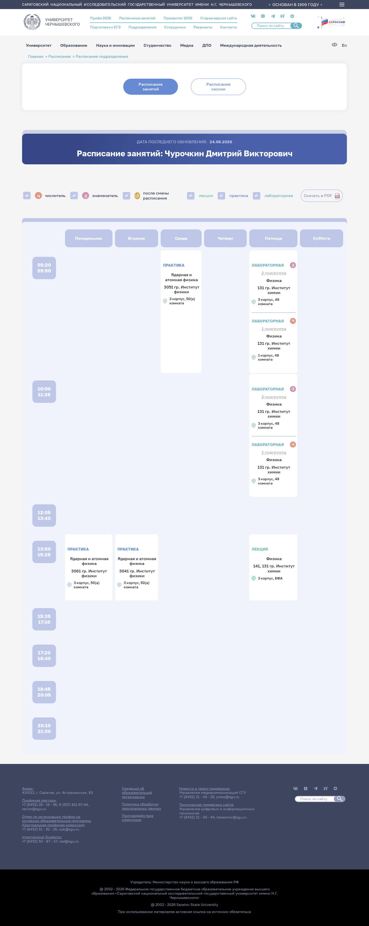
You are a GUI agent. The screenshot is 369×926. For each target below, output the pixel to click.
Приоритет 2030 (178, 18)
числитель (51, 195)
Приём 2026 (100, 18)
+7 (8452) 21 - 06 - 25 (196, 797)
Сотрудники (175, 27)
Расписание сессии (218, 86)
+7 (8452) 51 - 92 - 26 (39, 829)
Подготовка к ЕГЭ (105, 27)
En (344, 45)
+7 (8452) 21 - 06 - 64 (197, 817)
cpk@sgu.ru (69, 829)
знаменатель (101, 195)
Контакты (228, 27)
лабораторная (279, 195)
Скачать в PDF (318, 195)
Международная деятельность (251, 45)
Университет (38, 45)
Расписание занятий (137, 18)
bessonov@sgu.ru (232, 817)
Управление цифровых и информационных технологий (217, 811)
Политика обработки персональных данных (141, 806)
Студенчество (157, 45)
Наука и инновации (115, 45)
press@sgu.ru (227, 797)
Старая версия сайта (218, 18)
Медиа (186, 45)
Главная (35, 56)
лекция (206, 195)
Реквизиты (203, 27)
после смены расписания (152, 195)
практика (238, 195)
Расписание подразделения (102, 56)
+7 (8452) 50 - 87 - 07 (39, 841)
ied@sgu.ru (69, 841)
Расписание (59, 56)
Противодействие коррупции (137, 817)
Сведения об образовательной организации (137, 792)
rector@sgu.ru (34, 809)
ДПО (206, 45)
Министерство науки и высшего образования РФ (196, 882)
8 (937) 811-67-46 (73, 804)
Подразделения (142, 27)
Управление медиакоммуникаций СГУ (212, 792)
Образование (73, 45)
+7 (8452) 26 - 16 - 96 (39, 804)
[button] (318, 17)
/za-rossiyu (333, 22)
